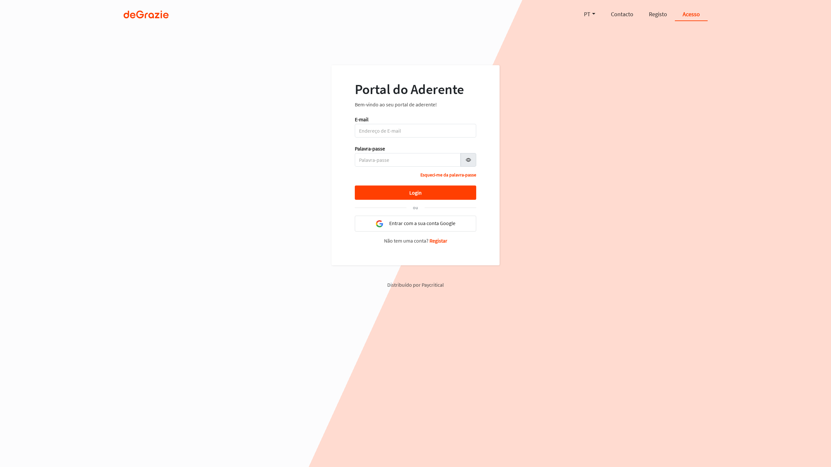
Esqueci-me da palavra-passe (448, 175)
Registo (658, 14)
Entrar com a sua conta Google (421, 223)
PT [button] (587, 14)
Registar (438, 240)
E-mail (361, 119)
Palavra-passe (370, 148)
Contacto (622, 14)
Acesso (691, 14)
